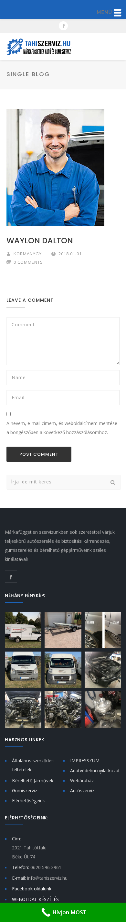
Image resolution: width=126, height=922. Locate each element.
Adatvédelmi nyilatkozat (95, 770)
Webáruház (82, 780)
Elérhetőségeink (28, 800)
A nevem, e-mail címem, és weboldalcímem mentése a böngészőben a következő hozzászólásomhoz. (61, 427)
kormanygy (28, 254)
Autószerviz (82, 790)
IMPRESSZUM (85, 760)
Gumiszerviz (24, 790)
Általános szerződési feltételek (33, 765)
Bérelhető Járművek (32, 780)
